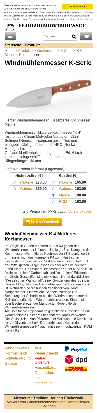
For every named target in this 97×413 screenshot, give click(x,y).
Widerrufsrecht (46, 353)
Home (9, 51)
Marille (64, 195)
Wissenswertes (17, 348)
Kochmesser (47, 51)
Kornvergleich (16, 353)
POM (63, 201)
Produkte (33, 45)
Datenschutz (45, 373)
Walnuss (27, 189)
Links (39, 378)
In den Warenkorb (44, 222)
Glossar (11, 363)
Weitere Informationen (81, 19)
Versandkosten (80, 211)
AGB (38, 348)
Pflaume (26, 182)
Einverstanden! (77, 6)
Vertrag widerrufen (43, 360)
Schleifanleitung (18, 358)
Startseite (13, 45)
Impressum (43, 383)
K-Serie (66, 51)
